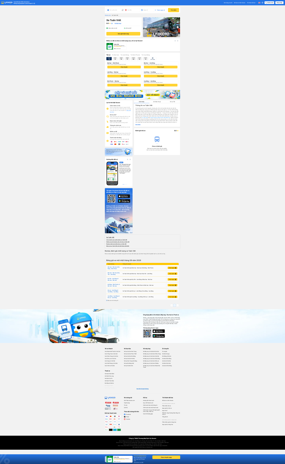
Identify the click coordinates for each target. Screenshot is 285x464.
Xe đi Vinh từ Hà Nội (110, 365)
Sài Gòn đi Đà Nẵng (167, 365)
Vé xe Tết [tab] (172, 101)
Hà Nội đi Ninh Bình (109, 373)
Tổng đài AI (165, 416)
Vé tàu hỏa (127, 348)
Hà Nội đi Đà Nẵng (166, 358)
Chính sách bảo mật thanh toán (150, 407)
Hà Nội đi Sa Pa (108, 378)
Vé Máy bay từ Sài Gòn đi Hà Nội (151, 356)
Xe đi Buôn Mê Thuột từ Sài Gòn (112, 351)
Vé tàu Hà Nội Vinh (128, 365)
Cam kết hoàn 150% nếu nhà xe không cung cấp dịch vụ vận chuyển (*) (24, 2)
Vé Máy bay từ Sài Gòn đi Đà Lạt (151, 361)
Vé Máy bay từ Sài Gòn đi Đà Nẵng (151, 358)
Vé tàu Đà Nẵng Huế (129, 363)
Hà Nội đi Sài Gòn (166, 363)
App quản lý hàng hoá (167, 424)
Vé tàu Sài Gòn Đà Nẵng (130, 356)
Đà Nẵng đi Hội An (166, 356)
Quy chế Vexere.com (148, 402)
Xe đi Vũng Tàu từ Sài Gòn (111, 353)
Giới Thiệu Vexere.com (129, 400)
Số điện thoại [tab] (157, 101)
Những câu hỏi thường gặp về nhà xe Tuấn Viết (117, 241)
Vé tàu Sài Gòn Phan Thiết (130, 353)
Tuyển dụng (127, 402)
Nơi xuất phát (113, 10)
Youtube (128, 419)
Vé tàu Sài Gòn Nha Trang (130, 351)
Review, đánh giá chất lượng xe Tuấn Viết (116, 244)
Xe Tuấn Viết (110, 237)
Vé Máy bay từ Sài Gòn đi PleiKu (151, 363)
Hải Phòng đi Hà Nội (110, 388)
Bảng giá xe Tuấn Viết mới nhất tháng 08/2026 (117, 246)
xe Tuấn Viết (145, 117)
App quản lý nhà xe (167, 408)
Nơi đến (129, 10)
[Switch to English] (259, 2)
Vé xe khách (109, 348)
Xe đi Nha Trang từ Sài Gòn (111, 356)
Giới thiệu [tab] (141, 101)
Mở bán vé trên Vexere (239, 2)
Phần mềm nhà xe (166, 405)
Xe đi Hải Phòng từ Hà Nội (111, 363)
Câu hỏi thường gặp (148, 413)
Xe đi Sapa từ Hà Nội (110, 361)
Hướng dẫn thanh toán (148, 400)
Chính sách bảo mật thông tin (150, 405)
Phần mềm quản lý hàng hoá (169, 422)
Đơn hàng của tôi (228, 2)
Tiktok (127, 416)
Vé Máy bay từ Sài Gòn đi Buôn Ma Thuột (151, 366)
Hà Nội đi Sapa (166, 353)
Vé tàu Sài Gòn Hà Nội (129, 358)
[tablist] (157, 101)
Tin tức (125, 405)
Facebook (128, 414)
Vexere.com (108, 15)
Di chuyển (165, 348)
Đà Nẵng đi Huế (109, 385)
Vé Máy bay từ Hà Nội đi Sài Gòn (151, 351)
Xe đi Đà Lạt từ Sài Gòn (110, 358)
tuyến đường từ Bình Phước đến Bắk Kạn (160, 117)
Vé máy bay (147, 348)
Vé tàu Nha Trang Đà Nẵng (130, 361)
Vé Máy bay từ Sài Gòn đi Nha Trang (152, 353)
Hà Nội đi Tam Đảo (109, 380)
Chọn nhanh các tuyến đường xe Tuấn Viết (116, 239)
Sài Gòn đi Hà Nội (166, 361)
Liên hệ (125, 407)
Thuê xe (107, 371)
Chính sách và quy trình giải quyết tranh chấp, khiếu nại (151, 410)
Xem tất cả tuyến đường (142, 388)
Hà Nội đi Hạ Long (109, 376)
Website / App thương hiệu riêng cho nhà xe (171, 413)
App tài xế (164, 410)
